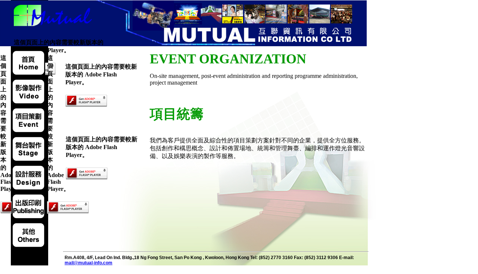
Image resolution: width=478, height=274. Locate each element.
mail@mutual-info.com (88, 262)
